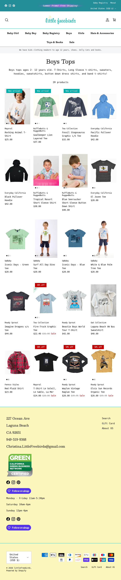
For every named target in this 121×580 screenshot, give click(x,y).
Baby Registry (100, 3)
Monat (113, 3)
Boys (69, 33)
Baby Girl (13, 33)
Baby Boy (30, 33)
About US (107, 428)
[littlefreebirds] (61, 20)
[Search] (7, 20)
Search (106, 418)
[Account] (106, 20)
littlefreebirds (22, 568)
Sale (71, 42)
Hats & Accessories (102, 33)
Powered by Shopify (16, 571)
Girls (81, 33)
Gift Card (108, 423)
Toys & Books (55, 42)
